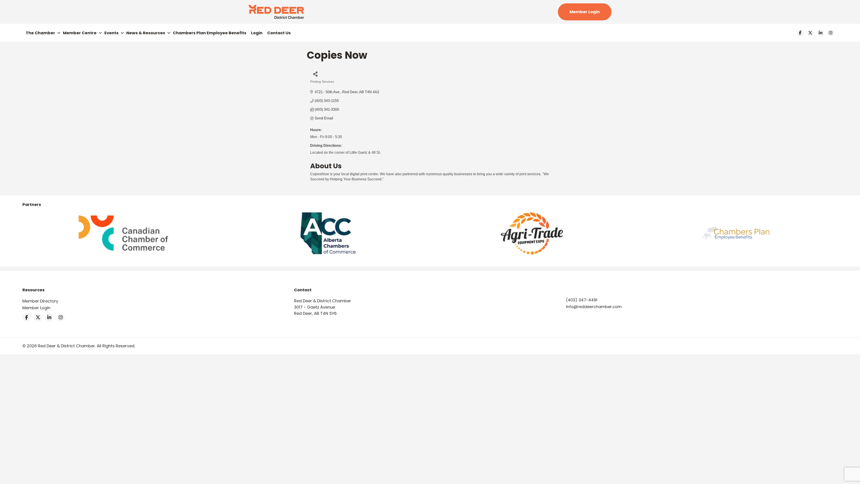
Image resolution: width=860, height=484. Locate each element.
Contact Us (279, 33)
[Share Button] (315, 74)
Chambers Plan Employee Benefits (209, 33)
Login (256, 33)
